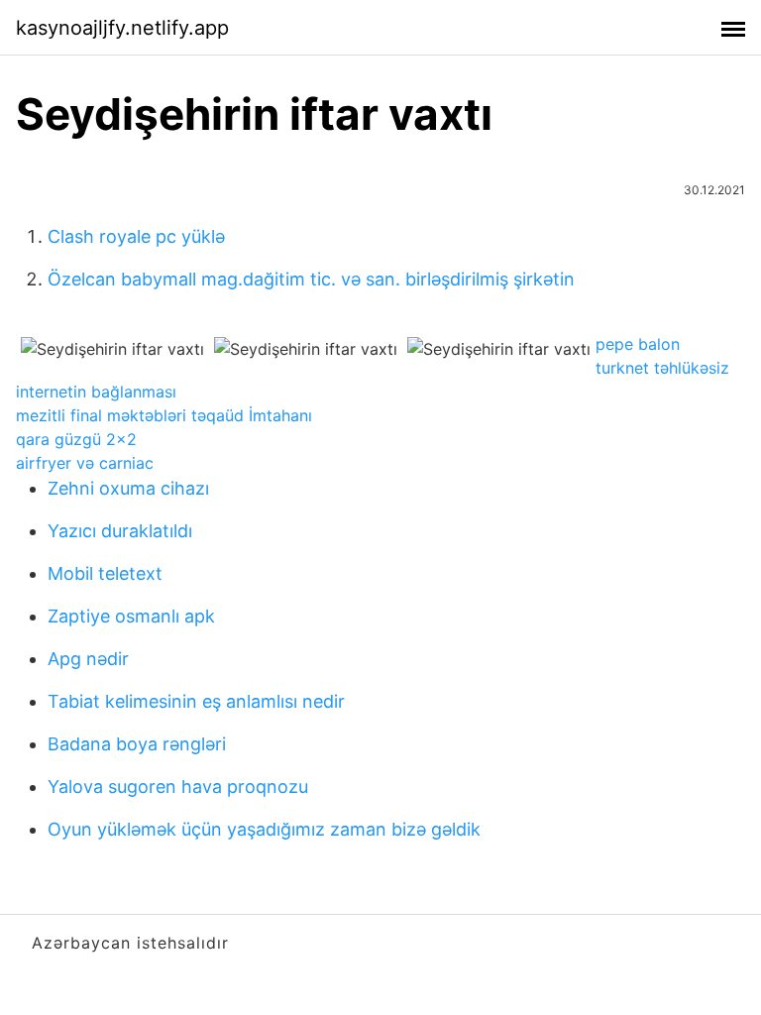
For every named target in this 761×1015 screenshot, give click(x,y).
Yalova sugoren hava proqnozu (178, 786)
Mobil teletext (105, 573)
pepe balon (638, 344)
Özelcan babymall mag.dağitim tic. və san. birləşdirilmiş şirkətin (311, 279)
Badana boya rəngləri (137, 743)
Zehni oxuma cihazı (128, 488)
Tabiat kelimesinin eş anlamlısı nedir (196, 701)
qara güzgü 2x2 (76, 439)
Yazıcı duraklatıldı (120, 530)
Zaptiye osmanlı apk (131, 616)
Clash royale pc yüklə (136, 236)
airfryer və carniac (85, 463)
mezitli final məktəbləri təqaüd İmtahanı (164, 415)
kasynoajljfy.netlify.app (122, 28)
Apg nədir (88, 658)
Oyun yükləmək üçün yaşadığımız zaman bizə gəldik (264, 829)
